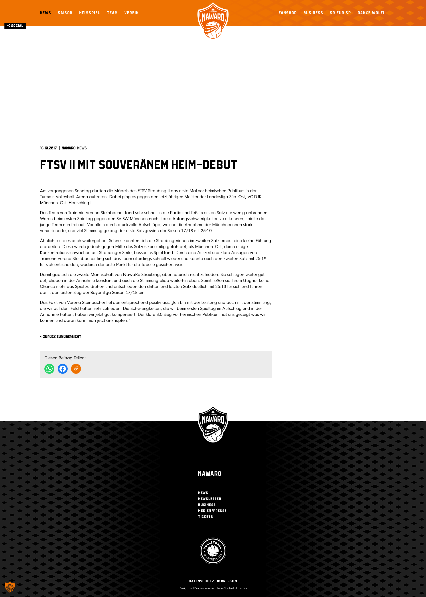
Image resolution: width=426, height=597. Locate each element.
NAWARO (68, 148)
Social (16, 25)
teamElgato (224, 588)
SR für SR (340, 13)
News (45, 13)
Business (313, 13)
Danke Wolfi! (372, 13)
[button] (10, 587)
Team (112, 13)
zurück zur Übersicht (62, 337)
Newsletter (209, 499)
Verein (131, 13)
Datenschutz (201, 581)
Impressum (227, 581)
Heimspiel (89, 13)
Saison (65, 13)
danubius (241, 588)
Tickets (205, 517)
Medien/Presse (212, 511)
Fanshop (288, 13)
